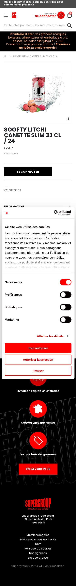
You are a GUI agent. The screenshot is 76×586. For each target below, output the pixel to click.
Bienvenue (50, 13)
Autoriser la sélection (38, 359)
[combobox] (38, 25)
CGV (38, 544)
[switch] (65, 295)
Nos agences (38, 553)
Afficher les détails (50, 336)
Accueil (5, 56)
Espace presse (38, 558)
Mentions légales (38, 535)
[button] (68, 119)
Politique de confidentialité (38, 539)
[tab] (38, 207)
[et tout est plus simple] (14, 15)
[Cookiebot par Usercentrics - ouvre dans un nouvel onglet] (54, 212)
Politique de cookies (38, 548)
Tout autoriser (38, 348)
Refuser (38, 371)
